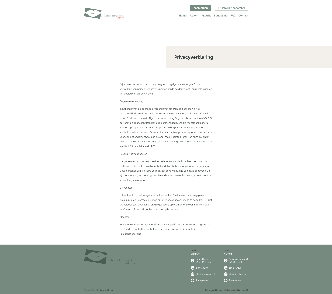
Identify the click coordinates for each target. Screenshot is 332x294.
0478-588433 (202, 268)
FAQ (233, 15)
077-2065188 (235, 268)
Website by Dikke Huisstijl (236, 290)
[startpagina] (104, 13)
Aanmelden (200, 7)
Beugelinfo (220, 15)
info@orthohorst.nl (237, 274)
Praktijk (206, 15)
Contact (243, 15)
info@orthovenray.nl (205, 274)
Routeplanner (202, 280)
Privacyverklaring (213, 290)
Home (182, 15)
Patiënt (194, 15)
